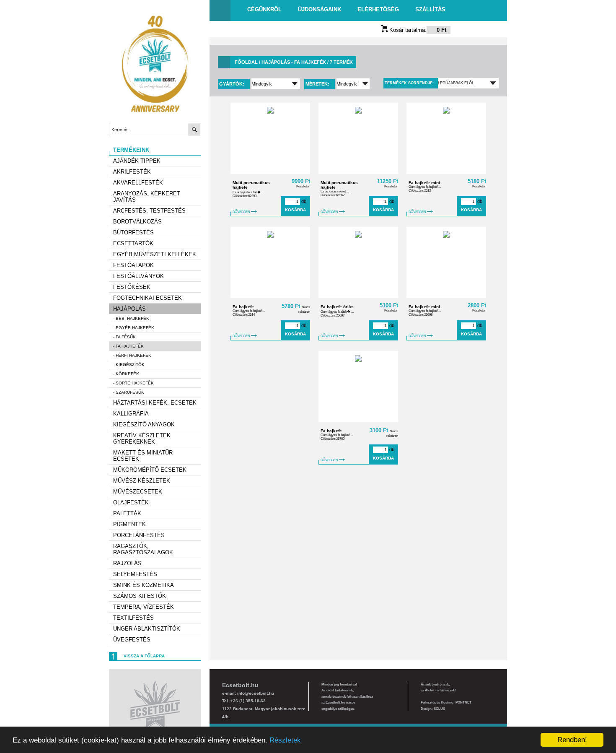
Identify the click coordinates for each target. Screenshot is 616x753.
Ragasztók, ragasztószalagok (143, 549)
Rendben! (572, 740)
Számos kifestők (139, 596)
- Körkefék (126, 373)
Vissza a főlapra (144, 656)
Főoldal (246, 62)
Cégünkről (264, 9)
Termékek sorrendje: (409, 83)
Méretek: (318, 83)
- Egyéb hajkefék (133, 327)
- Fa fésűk (124, 337)
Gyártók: (232, 83)
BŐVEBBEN (242, 212)
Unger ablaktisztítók (146, 629)
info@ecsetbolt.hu (255, 693)
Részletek (285, 740)
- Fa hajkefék (128, 346)
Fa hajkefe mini (424, 182)
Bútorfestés (133, 232)
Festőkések (131, 287)
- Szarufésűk (128, 392)
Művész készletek (141, 481)
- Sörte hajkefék (133, 383)
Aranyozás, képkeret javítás (146, 196)
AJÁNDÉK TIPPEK (136, 161)
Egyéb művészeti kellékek (154, 254)
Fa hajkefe (243, 306)
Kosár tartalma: (417, 30)
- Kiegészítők (129, 364)
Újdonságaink (319, 9)
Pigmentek (129, 524)
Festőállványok (138, 276)
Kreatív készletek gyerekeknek (142, 438)
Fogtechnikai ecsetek (147, 298)
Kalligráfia (131, 413)
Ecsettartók (133, 243)
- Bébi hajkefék (131, 318)
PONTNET (463, 702)
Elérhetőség (378, 9)
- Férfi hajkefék (132, 355)
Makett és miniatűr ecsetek (143, 455)
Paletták (127, 513)
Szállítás (430, 9)
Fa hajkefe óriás (337, 306)
